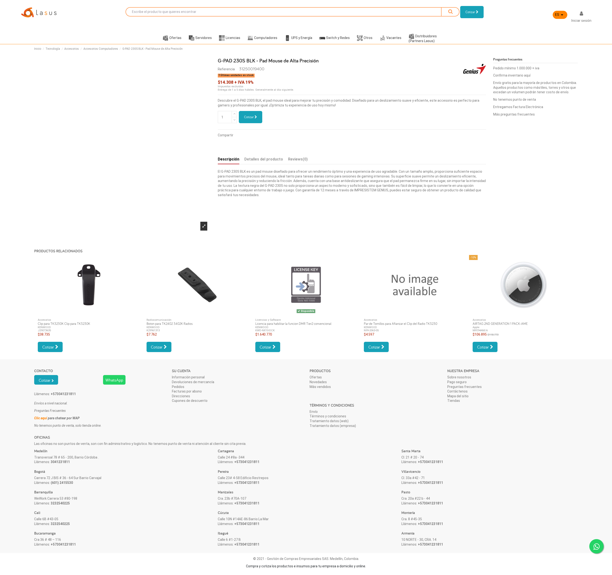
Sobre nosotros (459, 377)
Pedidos (178, 387)
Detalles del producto (263, 159)
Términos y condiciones (328, 416)
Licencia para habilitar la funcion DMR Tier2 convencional (293, 323)
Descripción (228, 159)
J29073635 (44, 330)
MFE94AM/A (480, 330)
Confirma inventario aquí (511, 75)
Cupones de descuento (190, 401)
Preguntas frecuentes (464, 387)
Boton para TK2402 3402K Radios (170, 323)
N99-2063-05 (371, 330)
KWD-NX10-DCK (265, 330)
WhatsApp (114, 380)
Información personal (188, 377)
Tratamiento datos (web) (329, 421)
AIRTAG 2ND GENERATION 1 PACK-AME (500, 323)
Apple (476, 327)
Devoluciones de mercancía (193, 382)
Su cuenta (181, 370)
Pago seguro (457, 382)
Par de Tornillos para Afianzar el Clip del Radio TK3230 (400, 323)
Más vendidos (320, 387)
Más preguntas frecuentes (514, 114)
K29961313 (153, 330)
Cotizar (249, 117)
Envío (314, 412)
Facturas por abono (187, 391)
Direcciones (181, 396)
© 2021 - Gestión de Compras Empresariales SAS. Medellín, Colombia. (306, 559)
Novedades (318, 382)
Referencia (226, 69)
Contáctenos (457, 391)
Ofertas (316, 377)
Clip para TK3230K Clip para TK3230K (64, 323)
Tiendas (453, 401)
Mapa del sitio (458, 396)
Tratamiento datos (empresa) (333, 426)
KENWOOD (44, 327)
